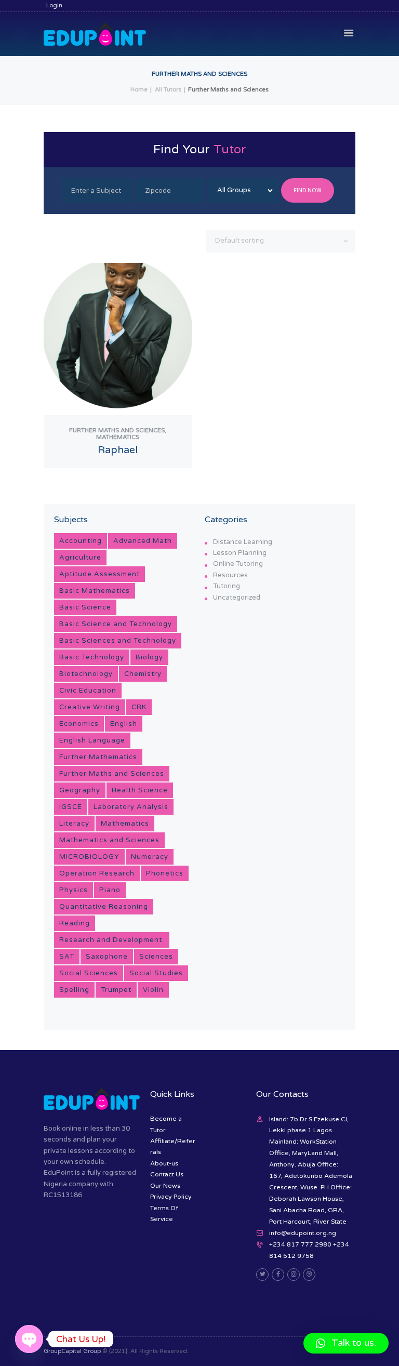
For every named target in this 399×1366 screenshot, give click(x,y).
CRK (139, 707)
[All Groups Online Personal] (243, 190)
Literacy (74, 823)
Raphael (118, 450)
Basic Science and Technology (115, 624)
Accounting (80, 541)
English (123, 724)
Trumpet (116, 990)
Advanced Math (142, 541)
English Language (92, 740)
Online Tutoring (238, 564)
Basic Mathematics (94, 591)
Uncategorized (236, 597)
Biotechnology (86, 674)
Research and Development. (111, 940)
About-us (164, 1163)
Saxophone (107, 956)
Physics (73, 890)
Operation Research (97, 873)
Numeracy (149, 857)
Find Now (308, 190)
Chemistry (143, 674)
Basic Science (85, 607)
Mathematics (125, 823)
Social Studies (156, 973)
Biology (149, 657)
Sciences (156, 956)
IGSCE (70, 807)
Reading (74, 923)
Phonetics (164, 873)
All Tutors (168, 89)
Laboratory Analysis (131, 807)
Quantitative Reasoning (103, 907)
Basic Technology (91, 657)
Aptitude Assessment (99, 574)
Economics (79, 724)
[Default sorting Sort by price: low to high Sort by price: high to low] (280, 241)
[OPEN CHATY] (29, 1339)
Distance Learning (242, 542)
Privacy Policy (171, 1196)
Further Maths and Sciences (111, 774)
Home (139, 89)
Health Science (140, 790)
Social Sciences (88, 973)
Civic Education (87, 690)
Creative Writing (89, 707)
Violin (153, 990)
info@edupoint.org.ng (302, 1233)
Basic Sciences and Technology (117, 640)
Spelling (74, 990)
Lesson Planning (240, 553)
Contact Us (166, 1174)
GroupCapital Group (72, 1351)
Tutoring (226, 586)
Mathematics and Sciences (109, 840)
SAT (66, 956)
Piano (110, 890)
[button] (346, 1343)
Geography (79, 790)
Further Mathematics (98, 757)
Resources (230, 575)
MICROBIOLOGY (89, 857)
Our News (165, 1185)
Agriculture (80, 557)
